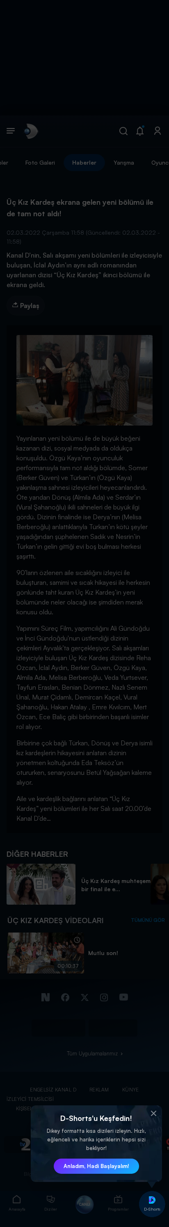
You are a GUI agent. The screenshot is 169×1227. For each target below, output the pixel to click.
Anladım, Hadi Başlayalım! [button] (96, 1166)
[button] (154, 1113)
